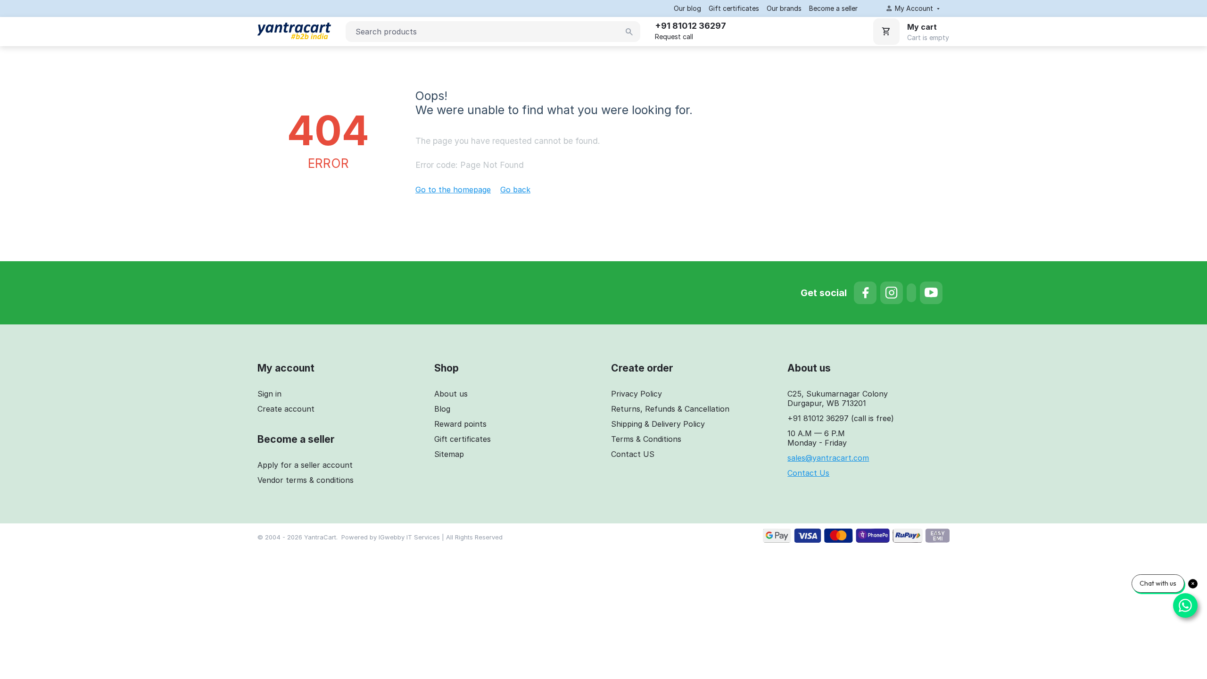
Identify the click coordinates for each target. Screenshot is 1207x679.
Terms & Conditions (646, 439)
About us (451, 393)
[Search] (629, 32)
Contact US (632, 454)
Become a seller (833, 8)
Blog (442, 409)
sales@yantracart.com (828, 458)
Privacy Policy (636, 393)
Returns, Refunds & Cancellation (670, 409)
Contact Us (808, 473)
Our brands (784, 8)
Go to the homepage (453, 189)
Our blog (687, 8)
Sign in (269, 393)
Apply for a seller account (305, 465)
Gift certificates (734, 8)
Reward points (460, 424)
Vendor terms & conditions (305, 480)
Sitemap (449, 454)
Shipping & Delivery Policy (658, 424)
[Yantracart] (294, 28)
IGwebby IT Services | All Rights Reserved (441, 537)
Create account (285, 409)
